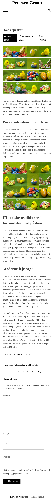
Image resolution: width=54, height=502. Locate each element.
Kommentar (9, 395)
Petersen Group (27, 2)
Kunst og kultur (22, 354)
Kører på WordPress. (19, 497)
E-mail (6, 443)
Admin (43, 40)
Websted (6, 457)
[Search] (49, 10)
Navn (6, 434)
